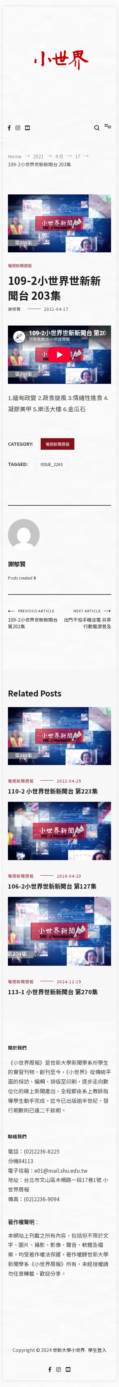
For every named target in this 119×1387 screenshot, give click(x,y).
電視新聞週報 (20, 265)
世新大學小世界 (69, 1350)
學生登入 (97, 1350)
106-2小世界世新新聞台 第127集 (52, 886)
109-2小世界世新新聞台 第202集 (33, 619)
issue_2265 (52, 464)
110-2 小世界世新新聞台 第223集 (53, 791)
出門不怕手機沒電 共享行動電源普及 (87, 619)
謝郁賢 (14, 309)
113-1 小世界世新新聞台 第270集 (53, 991)
